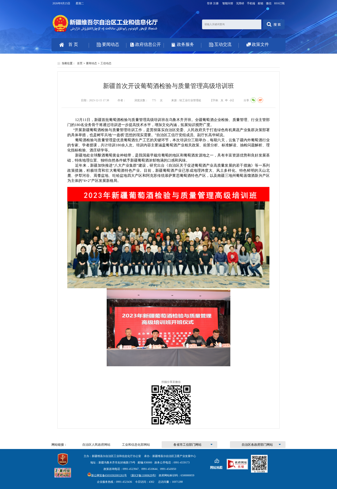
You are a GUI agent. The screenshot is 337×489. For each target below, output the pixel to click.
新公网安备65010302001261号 (109, 475)
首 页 (73, 44)
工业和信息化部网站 (136, 444)
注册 (216, 3)
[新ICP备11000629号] (143, 475)
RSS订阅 (279, 3)
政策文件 (260, 44)
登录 (209, 3)
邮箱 (260, 3)
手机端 (251, 3)
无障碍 (240, 3)
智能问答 (227, 3)
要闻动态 (110, 44)
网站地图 (216, 467)
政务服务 (185, 44)
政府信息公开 (148, 44)
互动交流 (222, 44)
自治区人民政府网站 (96, 444)
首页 (79, 63)
